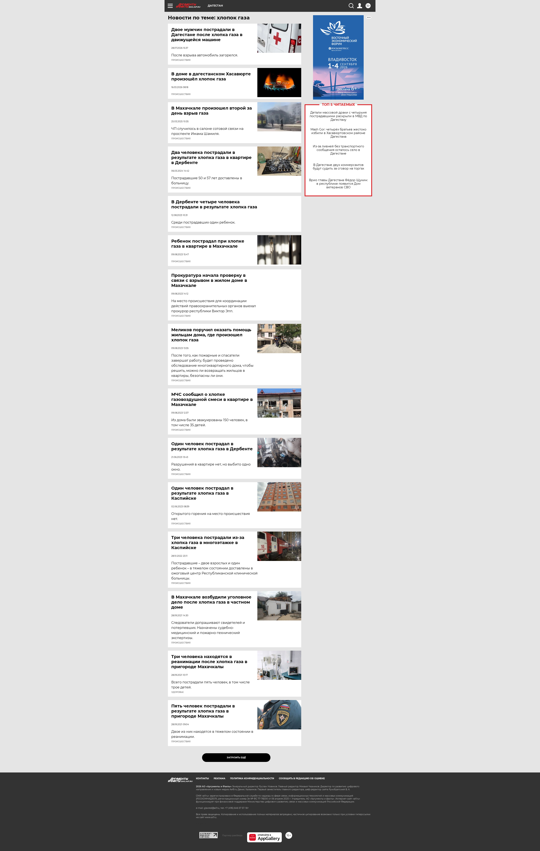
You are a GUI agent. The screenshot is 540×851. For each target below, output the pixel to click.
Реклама (219, 778)
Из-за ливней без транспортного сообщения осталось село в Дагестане (338, 150)
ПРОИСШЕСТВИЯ (180, 60)
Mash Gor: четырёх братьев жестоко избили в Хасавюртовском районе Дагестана (338, 133)
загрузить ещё (236, 757)
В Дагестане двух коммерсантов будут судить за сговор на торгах (338, 166)
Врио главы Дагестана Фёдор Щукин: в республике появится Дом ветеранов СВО (338, 183)
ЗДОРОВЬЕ (177, 692)
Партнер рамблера (232, 835)
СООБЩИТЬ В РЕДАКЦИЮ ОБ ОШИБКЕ (302, 778)
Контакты (202, 778)
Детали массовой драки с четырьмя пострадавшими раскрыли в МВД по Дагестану (338, 116)
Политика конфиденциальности (252, 778)
